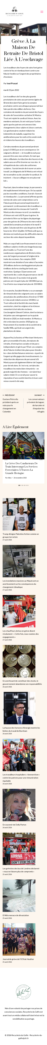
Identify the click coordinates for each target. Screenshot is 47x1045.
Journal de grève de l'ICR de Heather (18, 959)
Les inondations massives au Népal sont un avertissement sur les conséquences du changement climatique (21, 584)
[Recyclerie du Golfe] (14, 12)
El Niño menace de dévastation (16, 915)
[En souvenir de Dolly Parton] (23, 805)
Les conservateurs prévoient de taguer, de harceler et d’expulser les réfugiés (35, 403)
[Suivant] (41, 457)
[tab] (19, 485)
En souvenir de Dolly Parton (14, 824)
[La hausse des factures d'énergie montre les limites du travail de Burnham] (23, 708)
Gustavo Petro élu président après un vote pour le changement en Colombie (11, 403)
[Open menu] (41, 11)
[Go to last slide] (6, 457)
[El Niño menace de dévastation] (23, 895)
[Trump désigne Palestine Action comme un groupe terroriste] (23, 514)
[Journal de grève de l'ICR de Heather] (23, 939)
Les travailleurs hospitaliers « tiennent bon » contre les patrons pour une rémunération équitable (21, 777)
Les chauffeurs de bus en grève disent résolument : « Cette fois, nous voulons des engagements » (21, 634)
